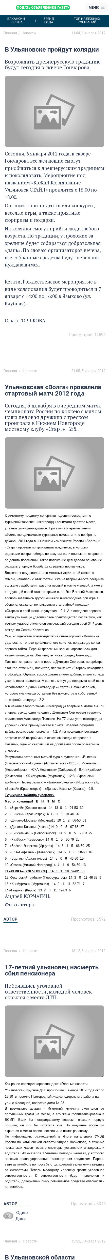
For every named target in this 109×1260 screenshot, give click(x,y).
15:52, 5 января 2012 (88, 1241)
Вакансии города (16, 20)
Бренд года (49, 20)
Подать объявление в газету (43, 7)
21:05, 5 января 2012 (88, 371)
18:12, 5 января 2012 (88, 951)
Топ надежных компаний (87, 20)
